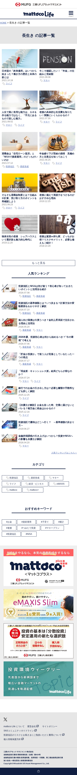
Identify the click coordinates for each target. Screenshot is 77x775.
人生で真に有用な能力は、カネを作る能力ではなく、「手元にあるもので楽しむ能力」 (19, 115)
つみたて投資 (29, 528)
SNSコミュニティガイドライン (19, 730)
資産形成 (24, 166)
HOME (3, 23)
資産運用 (27, 522)
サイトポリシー (49, 726)
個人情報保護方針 (12, 739)
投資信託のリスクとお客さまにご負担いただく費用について (33, 735)
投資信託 (10, 166)
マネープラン (53, 528)
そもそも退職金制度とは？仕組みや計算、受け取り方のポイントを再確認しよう (19, 198)
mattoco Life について (14, 726)
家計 (62, 522)
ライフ (9, 83)
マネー (46, 80)
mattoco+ (34, 490)
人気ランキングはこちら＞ (64, 453)
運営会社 (31, 726)
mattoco (13, 490)
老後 (10, 528)
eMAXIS (60, 484)
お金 (10, 522)
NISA (29, 534)
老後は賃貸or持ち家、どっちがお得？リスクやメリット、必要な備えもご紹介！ (56, 239)
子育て (45, 522)
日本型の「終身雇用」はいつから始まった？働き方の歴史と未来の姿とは (19, 74)
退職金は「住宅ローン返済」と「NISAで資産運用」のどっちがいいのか (20, 156)
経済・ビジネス (36, 484)
